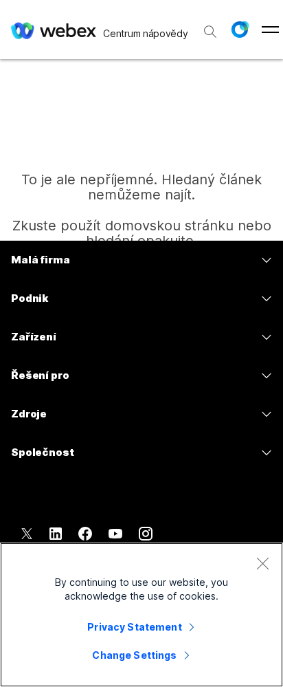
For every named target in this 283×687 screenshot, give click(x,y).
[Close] (262, 563)
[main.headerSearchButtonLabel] (210, 27)
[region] (141, 615)
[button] (240, 29)
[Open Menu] (270, 29)
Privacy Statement (134, 627)
